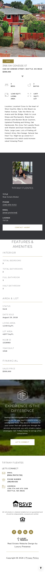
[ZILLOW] (31, 532)
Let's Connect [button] (22, 442)
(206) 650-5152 (10, 205)
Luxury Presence (23, 546)
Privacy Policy (32, 558)
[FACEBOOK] (14, 532)
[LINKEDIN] (25, 532)
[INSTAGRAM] (20, 532)
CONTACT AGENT (22, 227)
